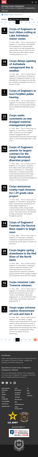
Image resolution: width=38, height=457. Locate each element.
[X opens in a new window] (11, 383)
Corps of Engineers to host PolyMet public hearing (22, 94)
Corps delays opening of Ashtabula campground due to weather (22, 65)
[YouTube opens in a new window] (15, 383)
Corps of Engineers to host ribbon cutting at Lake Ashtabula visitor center (22, 34)
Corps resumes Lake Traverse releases (22, 284)
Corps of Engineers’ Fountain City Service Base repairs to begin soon (22, 227)
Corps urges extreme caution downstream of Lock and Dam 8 (22, 311)
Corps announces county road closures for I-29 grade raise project (22, 191)
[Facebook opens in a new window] (3, 383)
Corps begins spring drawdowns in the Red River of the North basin (22, 255)
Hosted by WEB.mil (18, 427)
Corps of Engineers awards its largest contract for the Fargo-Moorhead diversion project (21, 154)
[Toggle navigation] (35, 2)
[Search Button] (31, 2)
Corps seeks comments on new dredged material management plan (20, 120)
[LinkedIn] (7, 383)
